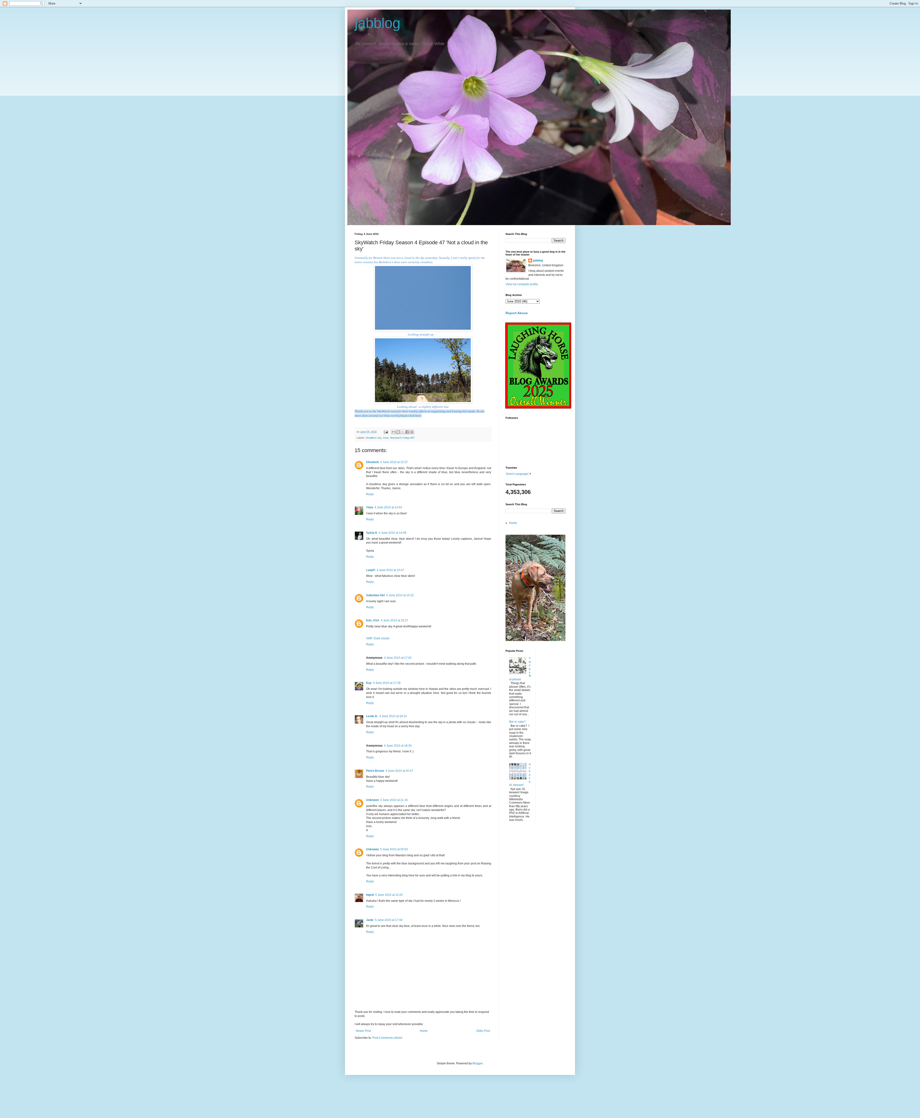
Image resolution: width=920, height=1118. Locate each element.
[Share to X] (402, 432)
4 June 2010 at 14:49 (392, 532)
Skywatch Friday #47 (402, 437)
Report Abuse (517, 313)
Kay (369, 683)
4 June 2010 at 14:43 (388, 507)
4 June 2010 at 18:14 (393, 716)
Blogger (477, 1063)
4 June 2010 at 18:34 (398, 745)
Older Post (483, 1031)
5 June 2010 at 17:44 (388, 920)
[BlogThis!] (398, 432)
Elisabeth (372, 462)
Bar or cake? (517, 721)
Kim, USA (372, 620)
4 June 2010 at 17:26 (387, 683)
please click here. (410, 415)
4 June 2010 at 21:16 (394, 800)
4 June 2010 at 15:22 (400, 595)
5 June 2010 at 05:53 (394, 849)
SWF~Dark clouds (378, 638)
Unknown (372, 800)
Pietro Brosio (375, 770)
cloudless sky (373, 437)
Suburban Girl (375, 595)
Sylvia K (371, 532)
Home (424, 1031)
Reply (370, 494)
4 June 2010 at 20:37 (399, 770)
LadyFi (370, 570)
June (386, 437)
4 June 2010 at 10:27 (394, 462)
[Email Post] (386, 431)
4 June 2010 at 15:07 (390, 570)
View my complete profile (522, 284)
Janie (370, 920)
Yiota (369, 507)
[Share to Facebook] (407, 432)
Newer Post (363, 1031)
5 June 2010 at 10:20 (389, 895)
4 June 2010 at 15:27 (394, 620)
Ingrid (370, 895)
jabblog (377, 23)
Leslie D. (372, 716)
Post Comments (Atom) (387, 1037)
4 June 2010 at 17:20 (398, 657)
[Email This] (393, 432)
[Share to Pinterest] (411, 432)
